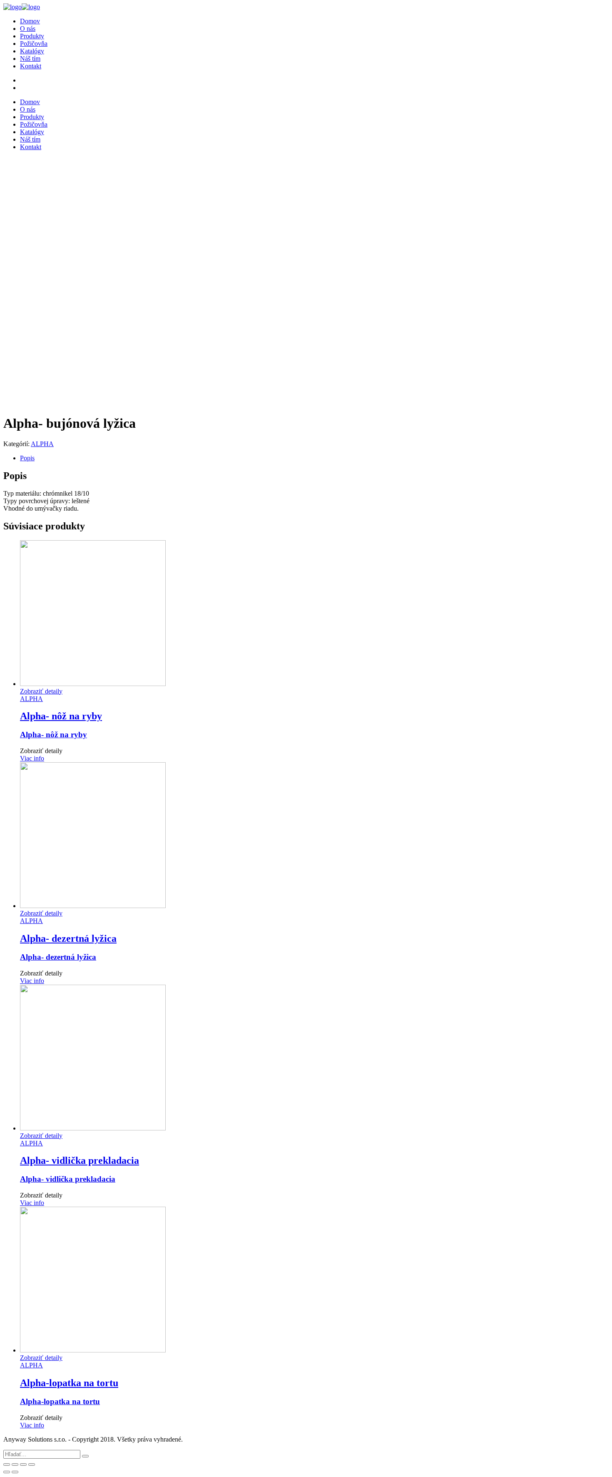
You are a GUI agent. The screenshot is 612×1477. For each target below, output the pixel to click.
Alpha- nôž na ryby (53, 734)
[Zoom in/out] (31, 1464)
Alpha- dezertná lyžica (58, 957)
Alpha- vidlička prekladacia (67, 1179)
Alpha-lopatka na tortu (60, 1401)
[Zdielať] (15, 1464)
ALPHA (42, 443)
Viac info (32, 758)
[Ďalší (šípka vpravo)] (15, 1472)
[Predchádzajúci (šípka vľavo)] (6, 1472)
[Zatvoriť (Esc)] (6, 1464)
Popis (27, 458)
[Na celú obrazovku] (23, 1464)
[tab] (314, 458)
